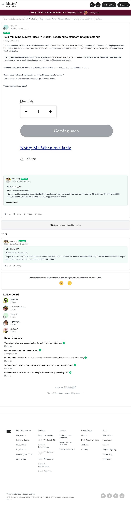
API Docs (84, 445)
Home (4, 19)
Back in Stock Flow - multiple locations (21, 350)
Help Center (21, 450)
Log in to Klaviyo (22, 440)
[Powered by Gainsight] (65, 388)
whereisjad (14, 299)
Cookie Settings (29, 494)
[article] (65, 254)
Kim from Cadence (18, 307)
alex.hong (16, 179)
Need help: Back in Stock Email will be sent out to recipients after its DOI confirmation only (44, 358)
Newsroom (107, 440)
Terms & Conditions (55, 393)
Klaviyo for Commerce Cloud (46, 453)
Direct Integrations (45, 471)
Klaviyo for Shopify (45, 435)
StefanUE (14, 329)
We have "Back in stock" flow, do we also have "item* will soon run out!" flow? (38, 365)
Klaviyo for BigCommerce (43, 446)
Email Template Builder (90, 440)
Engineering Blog (109, 450)
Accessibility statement (74, 393)
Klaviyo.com (21, 435)
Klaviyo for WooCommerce (44, 465)
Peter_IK (14, 314)
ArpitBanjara (15, 322)
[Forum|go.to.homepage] (11, 4)
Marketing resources (24, 454)
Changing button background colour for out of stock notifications (33, 343)
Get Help (84, 450)
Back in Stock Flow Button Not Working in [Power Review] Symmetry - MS (36, 373)
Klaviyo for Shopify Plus (47, 440)
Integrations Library (67, 449)
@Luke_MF (16, 186)
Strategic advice (10, 354)
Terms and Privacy (14, 494)
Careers (106, 445)
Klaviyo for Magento (46, 459)
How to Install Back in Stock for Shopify (67, 45)
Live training (21, 459)
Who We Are (108, 435)
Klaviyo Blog (21, 445)
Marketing (33, 19)
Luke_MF (13, 26)
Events (83, 435)
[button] (2, 5)
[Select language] (98, 4)
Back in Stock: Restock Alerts (99, 48)
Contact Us (107, 459)
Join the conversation (18, 19)
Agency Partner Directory (66, 443)
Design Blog (107, 454)
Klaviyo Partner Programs (65, 436)
